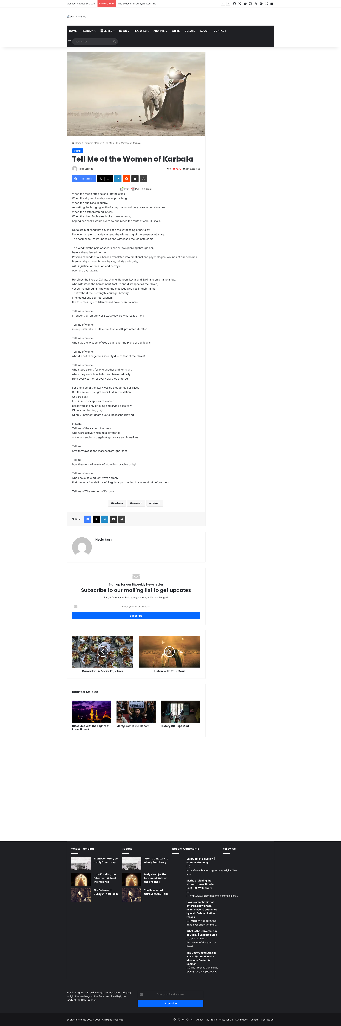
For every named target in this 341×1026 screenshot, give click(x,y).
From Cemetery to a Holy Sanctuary (105, 860)
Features (140, 30)
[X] (96, 519)
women (137, 503)
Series (107, 30)
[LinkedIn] (117, 178)
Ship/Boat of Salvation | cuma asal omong (200, 860)
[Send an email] (92, 168)
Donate (190, 30)
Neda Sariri (84, 168)
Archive (159, 30)
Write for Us (226, 1019)
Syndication (241, 1019)
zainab (155, 503)
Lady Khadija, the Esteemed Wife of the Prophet (104, 878)
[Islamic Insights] (76, 16)
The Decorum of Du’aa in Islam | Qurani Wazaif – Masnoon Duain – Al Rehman (201, 958)
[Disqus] (136, 787)
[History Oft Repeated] (180, 712)
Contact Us (267, 1019)
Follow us (229, 849)
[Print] (143, 178)
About (204, 30)
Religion (87, 30)
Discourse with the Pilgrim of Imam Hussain (90, 727)
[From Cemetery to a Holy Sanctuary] (81, 863)
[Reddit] (126, 178)
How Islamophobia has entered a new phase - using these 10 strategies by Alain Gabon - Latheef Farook (201, 909)
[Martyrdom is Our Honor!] (136, 712)
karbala (118, 503)
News (123, 30)
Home (73, 30)
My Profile (211, 1019)
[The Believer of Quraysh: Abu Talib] (81, 895)
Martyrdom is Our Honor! (133, 726)
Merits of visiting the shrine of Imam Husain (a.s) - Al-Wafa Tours (200, 884)
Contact (220, 30)
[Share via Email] (135, 178)
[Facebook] (87, 519)
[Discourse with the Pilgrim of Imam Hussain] (91, 712)
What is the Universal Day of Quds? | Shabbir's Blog (201, 932)
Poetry (98, 142)
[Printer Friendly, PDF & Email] (136, 189)
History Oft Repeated (175, 726)
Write (176, 30)
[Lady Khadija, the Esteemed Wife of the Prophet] (81, 879)
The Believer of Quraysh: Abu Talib (137, 3)
